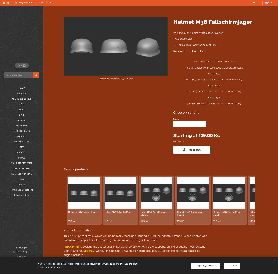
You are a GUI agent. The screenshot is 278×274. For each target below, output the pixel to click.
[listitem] (84, 200)
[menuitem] (22, 88)
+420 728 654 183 (46, 2)
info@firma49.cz (25, 2)
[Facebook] (4, 2)
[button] (64, 201)
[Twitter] (8, 2)
